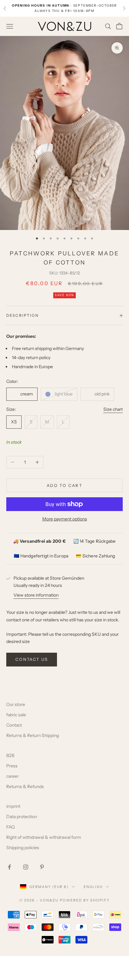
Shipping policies (22, 847)
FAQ (10, 827)
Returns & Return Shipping (32, 735)
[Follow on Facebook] (9, 867)
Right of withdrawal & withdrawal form (43, 837)
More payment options (64, 519)
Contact (14, 725)
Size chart (113, 409)
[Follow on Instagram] (26, 867)
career (12, 776)
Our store (15, 704)
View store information (36, 595)
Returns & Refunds (25, 786)
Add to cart (64, 485)
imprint (13, 806)
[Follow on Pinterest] (42, 867)
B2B (10, 755)
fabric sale (16, 715)
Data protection (21, 816)
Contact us (31, 659)
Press (12, 766)
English (93, 887)
